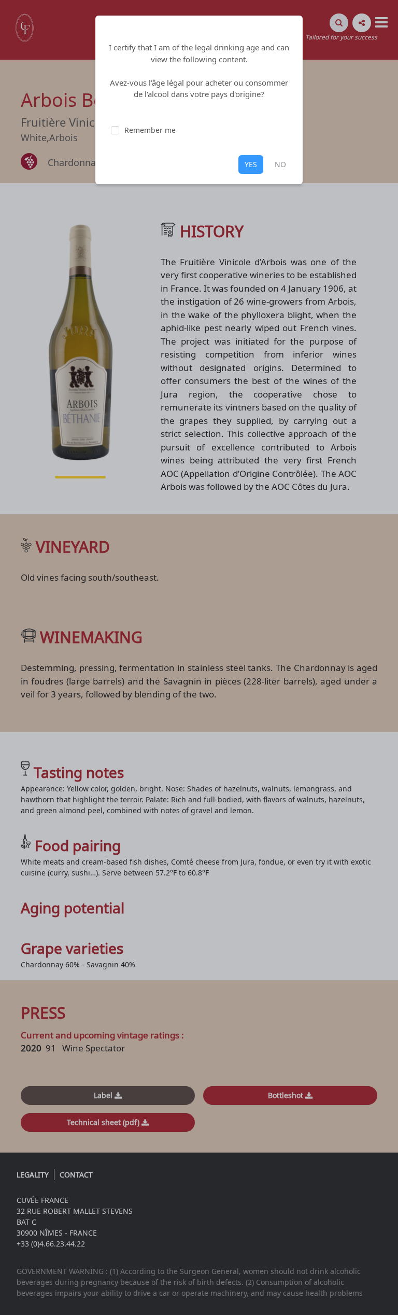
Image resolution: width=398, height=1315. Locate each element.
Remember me (150, 130)
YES (251, 164)
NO (280, 164)
